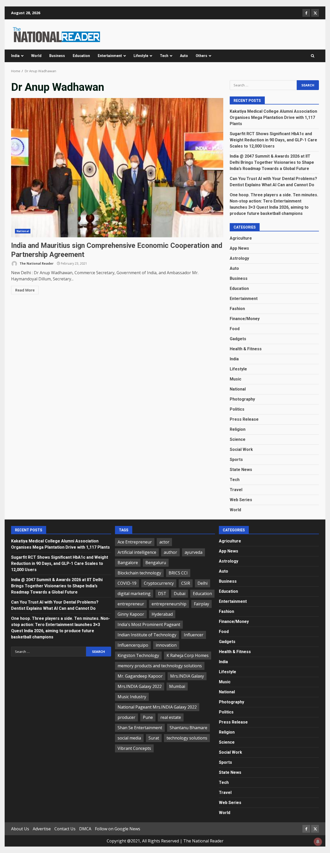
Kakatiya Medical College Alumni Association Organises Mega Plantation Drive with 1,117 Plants (273, 117)
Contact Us (65, 829)
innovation (166, 645)
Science (237, 439)
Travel (236, 489)
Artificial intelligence (137, 552)
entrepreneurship (169, 604)
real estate (170, 717)
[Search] (312, 56)
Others (201, 56)
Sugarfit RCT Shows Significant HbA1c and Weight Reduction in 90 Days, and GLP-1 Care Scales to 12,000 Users (273, 140)
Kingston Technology (138, 655)
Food (235, 328)
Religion (237, 429)
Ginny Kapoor (131, 614)
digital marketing (134, 593)
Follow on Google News (117, 829)
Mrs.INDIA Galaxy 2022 (140, 686)
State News (241, 469)
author (170, 552)
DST (162, 593)
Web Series (241, 499)
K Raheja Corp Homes (188, 655)
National (22, 231)
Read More (25, 290)
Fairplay (201, 604)
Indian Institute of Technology (147, 635)
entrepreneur (131, 604)
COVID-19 (127, 583)
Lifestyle (141, 56)
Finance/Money (245, 318)
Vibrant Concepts (134, 748)
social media (129, 738)
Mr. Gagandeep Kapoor (140, 676)
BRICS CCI (178, 573)
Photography (242, 399)
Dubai (179, 593)
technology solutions (187, 738)
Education (81, 56)
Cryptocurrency (159, 583)
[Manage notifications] (318, 842)
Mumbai (177, 686)
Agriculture (241, 238)
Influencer (193, 635)
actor (164, 542)
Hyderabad (162, 614)
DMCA (85, 829)
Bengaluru (155, 562)
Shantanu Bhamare (188, 727)
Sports (236, 459)
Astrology (239, 258)
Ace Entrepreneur (135, 542)
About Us (20, 829)
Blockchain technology (139, 573)
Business (57, 56)
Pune (148, 717)
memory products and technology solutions (160, 666)
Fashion (237, 308)
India (15, 56)
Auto (184, 56)
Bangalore (128, 562)
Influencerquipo (133, 645)
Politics (237, 409)
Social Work (241, 449)
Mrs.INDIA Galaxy (187, 676)
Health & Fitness (246, 348)
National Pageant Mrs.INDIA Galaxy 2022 (157, 707)
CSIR (185, 583)
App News (239, 248)
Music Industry (132, 697)
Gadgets (238, 338)
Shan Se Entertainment (140, 727)
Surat (153, 738)
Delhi (202, 583)
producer (126, 717)
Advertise (42, 829)
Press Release (244, 419)
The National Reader (36, 263)
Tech (164, 56)
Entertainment (110, 56)
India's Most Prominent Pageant (149, 624)
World (36, 56)
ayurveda (193, 552)
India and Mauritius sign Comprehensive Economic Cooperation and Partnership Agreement (117, 167)
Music (235, 379)
